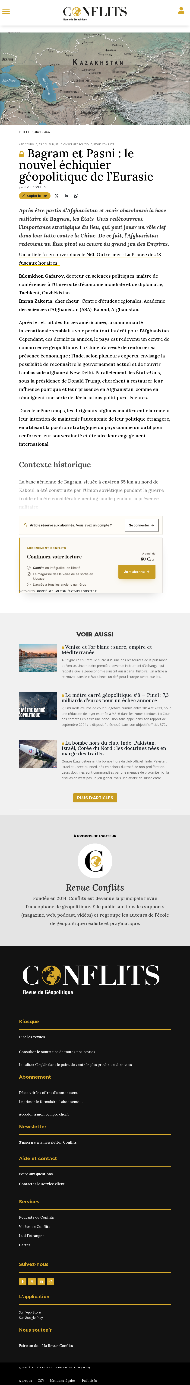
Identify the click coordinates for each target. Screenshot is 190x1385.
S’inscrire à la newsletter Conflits (48, 1142)
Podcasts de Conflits (36, 1217)
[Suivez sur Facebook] (22, 1281)
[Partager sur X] (56, 195)
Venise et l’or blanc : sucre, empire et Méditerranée (107, 649)
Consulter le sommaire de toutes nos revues (57, 1052)
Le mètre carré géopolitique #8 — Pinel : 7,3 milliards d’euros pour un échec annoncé (115, 698)
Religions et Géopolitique (73, 144)
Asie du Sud (46, 144)
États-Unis (74, 591)
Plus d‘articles (95, 797)
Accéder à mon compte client (44, 1114)
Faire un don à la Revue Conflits (46, 1345)
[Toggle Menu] (6, 11)
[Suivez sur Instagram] (50, 1281)
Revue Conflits (103, 144)
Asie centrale (28, 144)
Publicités (89, 1381)
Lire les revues (32, 1037)
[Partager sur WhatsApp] (76, 195)
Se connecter (139, 525)
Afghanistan (57, 591)
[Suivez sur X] (32, 1281)
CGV (41, 1381)
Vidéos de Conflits (34, 1226)
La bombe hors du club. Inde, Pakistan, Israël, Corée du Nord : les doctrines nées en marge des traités (114, 748)
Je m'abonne (134, 572)
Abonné (42, 591)
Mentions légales (63, 1381)
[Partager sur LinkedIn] (66, 195)
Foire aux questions (36, 1174)
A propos (25, 1381)
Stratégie (90, 591)
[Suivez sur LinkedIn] (41, 1281)
